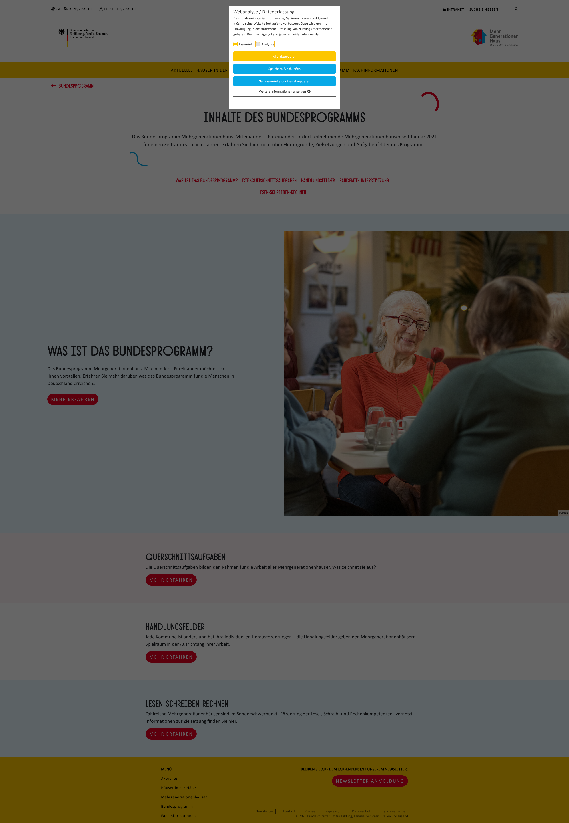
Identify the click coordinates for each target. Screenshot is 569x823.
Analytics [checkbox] (267, 44)
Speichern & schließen (284, 69)
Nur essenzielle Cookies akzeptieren (284, 81)
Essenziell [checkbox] (246, 44)
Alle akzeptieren (284, 56)
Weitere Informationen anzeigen (283, 91)
